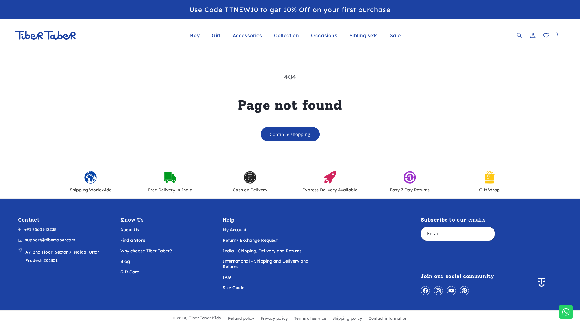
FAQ (227, 277)
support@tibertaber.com (50, 240)
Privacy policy (274, 318)
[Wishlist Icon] (546, 35)
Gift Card (130, 272)
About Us (129, 229)
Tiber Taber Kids (205, 317)
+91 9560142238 (40, 229)
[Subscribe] (488, 234)
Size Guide (233, 287)
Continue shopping (290, 134)
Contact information (388, 318)
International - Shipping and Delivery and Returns (265, 263)
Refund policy (241, 318)
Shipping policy (347, 318)
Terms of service (310, 318)
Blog (125, 261)
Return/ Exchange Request (250, 240)
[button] (195, 35)
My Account (234, 229)
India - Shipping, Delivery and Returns (262, 251)
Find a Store (132, 240)
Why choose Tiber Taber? (146, 251)
